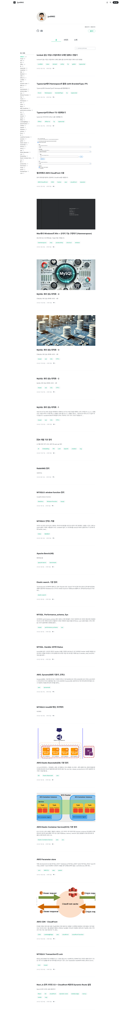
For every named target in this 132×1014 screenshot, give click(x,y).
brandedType (23, 171)
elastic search (23, 142)
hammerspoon (23, 89)
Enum (21, 133)
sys (21, 160)
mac (21, 93)
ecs (21, 112)
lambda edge (23, 91)
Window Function (24, 95)
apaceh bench (23, 123)
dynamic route (23, 83)
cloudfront (22, 70)
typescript (22, 68)
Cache (21, 98)
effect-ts (22, 77)
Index (21, 104)
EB (20, 161)
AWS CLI (22, 85)
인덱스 (21, 64)
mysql (21, 58)
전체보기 (22, 56)
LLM (21, 173)
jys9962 (51, 16)
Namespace (23, 100)
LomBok (22, 79)
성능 (21, 72)
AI (20, 135)
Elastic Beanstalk (24, 152)
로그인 (115, 2)
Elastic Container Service (26, 158)
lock (21, 102)
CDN (21, 76)
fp (20, 66)
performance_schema (25, 110)
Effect (21, 119)
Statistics (22, 129)
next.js (21, 148)
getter (21, 140)
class (21, 114)
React (21, 106)
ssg (21, 150)
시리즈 (66, 40)
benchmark (23, 165)
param (21, 169)
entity (21, 118)
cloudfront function (25, 137)
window (22, 131)
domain (22, 116)
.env (21, 154)
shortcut (22, 146)
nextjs (21, 167)
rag (21, 97)
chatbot (22, 125)
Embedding (23, 156)
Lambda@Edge (24, 121)
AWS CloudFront (24, 108)
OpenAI (22, 127)
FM (21, 81)
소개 (75, 40)
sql (21, 62)
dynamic (22, 139)
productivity (23, 163)
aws (21, 60)
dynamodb (23, 144)
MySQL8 (22, 74)
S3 (21, 87)
